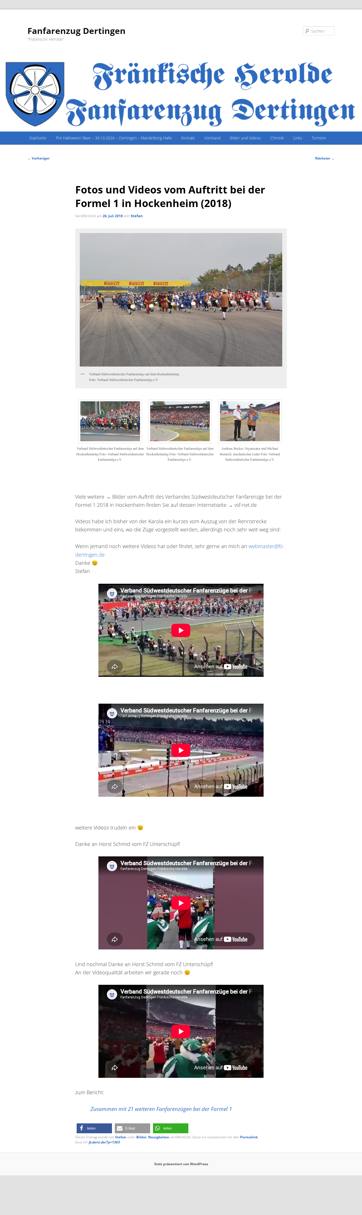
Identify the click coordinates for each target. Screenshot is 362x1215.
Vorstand (212, 138)
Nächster (325, 158)
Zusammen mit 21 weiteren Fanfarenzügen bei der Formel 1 (161, 1109)
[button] (94, 1128)
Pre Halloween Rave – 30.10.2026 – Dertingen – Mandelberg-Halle (114, 138)
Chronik (277, 138)
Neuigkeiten (158, 1137)
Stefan (137, 215)
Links (297, 138)
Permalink (249, 1137)
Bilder (141, 1137)
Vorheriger (38, 158)
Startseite (37, 138)
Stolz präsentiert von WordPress (181, 1164)
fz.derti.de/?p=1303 (104, 1142)
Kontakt (188, 138)
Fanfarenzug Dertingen (76, 30)
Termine (319, 138)
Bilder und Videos (245, 138)
